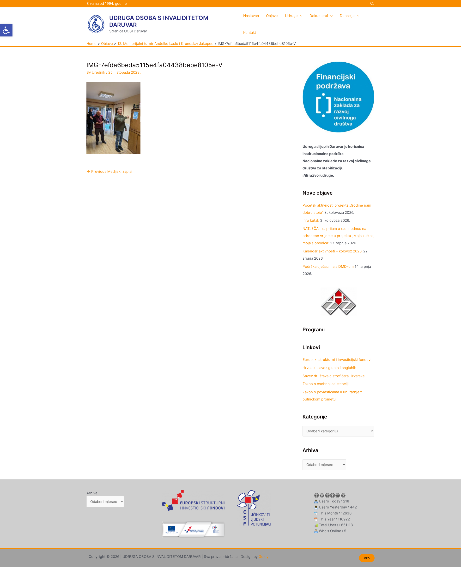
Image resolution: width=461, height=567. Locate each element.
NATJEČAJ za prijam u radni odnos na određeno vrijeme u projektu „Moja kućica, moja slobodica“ (338, 235)
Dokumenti (318, 15)
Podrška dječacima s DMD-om (328, 266)
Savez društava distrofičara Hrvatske (334, 376)
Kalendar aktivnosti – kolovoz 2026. (332, 251)
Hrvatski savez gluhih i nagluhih (329, 367)
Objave (272, 15)
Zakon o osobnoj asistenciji (326, 384)
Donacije (347, 15)
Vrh (367, 558)
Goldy (263, 556)
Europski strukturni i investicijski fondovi (337, 359)
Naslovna (251, 15)
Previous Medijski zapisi (109, 171)
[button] (6, 30)
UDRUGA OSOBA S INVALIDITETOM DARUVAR (158, 21)
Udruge (291, 15)
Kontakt (249, 32)
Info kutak (311, 220)
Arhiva (91, 493)
